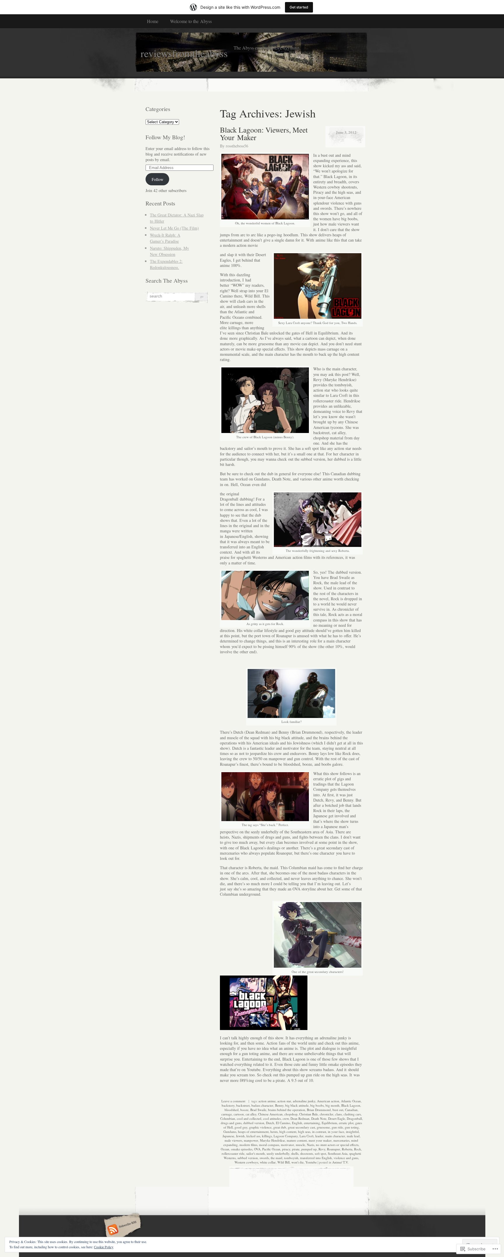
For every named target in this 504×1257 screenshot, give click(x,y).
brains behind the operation (286, 1110)
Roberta (347, 1149)
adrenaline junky (304, 1101)
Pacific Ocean (271, 1149)
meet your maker (320, 1140)
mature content (297, 1140)
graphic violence (260, 1127)
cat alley (251, 1114)
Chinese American (270, 1114)
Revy (321, 1149)
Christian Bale (308, 1114)
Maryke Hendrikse (272, 1140)
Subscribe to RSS (121, 1230)
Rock (357, 1149)
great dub (279, 1127)
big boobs (317, 1105)
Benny (279, 1105)
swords (264, 1158)
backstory (228, 1105)
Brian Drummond (319, 1110)
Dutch (270, 1123)
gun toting (352, 1127)
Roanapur (333, 1149)
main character (335, 1136)
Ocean (225, 1149)
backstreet (243, 1105)
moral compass (269, 1144)
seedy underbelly (278, 1153)
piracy (286, 1149)
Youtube (311, 1162)
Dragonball (354, 1118)
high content (287, 1131)
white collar (268, 1162)
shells (294, 1153)
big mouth (333, 1105)
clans (338, 1114)
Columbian (227, 1118)
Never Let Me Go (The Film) (174, 228)
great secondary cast (301, 1127)
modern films (248, 1144)
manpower (251, 1140)
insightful (352, 1131)
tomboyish (291, 1158)
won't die (297, 1162)
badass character (262, 1105)
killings (267, 1136)
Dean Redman (299, 1118)
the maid (276, 1158)
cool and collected (249, 1118)
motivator (287, 1144)
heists (274, 1131)
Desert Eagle (336, 1118)
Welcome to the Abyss (191, 21)
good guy (241, 1127)
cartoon (239, 1114)
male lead (353, 1136)
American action (328, 1101)
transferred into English (316, 1158)
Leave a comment (233, 1101)
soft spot (320, 1153)
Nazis (310, 1144)
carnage (226, 1114)
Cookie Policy (103, 1246)
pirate (296, 1149)
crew (286, 1118)
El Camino (283, 1123)
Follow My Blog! (165, 137)
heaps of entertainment (253, 1131)
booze (244, 1110)
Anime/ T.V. (340, 1162)
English (297, 1123)
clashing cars (352, 1114)
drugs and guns (231, 1123)
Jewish (240, 1136)
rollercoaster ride (233, 1153)
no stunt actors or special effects (337, 1144)
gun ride (337, 1127)
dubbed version (253, 1123)
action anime (267, 1101)
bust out (337, 1110)
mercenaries (341, 1140)
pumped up (309, 1149)
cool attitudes (272, 1118)
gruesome (323, 1127)
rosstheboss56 (237, 146)
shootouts (306, 1153)
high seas (304, 1131)
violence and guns (346, 1158)
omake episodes (241, 1149)
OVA (257, 1149)
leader (319, 1136)
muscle (300, 1144)
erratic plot (346, 1123)
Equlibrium (329, 1123)
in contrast (319, 1131)
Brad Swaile (258, 1110)
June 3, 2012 (346, 132)
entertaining (312, 1123)
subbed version (247, 1158)
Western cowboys (246, 1162)
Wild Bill (283, 1162)
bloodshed (232, 1110)
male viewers (233, 1140)
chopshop (291, 1114)
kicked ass (253, 1136)
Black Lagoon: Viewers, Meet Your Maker (264, 133)
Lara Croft (307, 1136)
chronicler (326, 1114)
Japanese (228, 1136)
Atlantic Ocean (351, 1101)
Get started (299, 7)
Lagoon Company (286, 1136)
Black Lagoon (350, 1105)
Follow (157, 179)
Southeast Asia (337, 1153)
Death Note (318, 1118)
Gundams (229, 1131)
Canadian (351, 1110)
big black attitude (297, 1105)
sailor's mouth (255, 1153)
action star (284, 1101)
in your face (336, 1131)
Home (152, 21)
